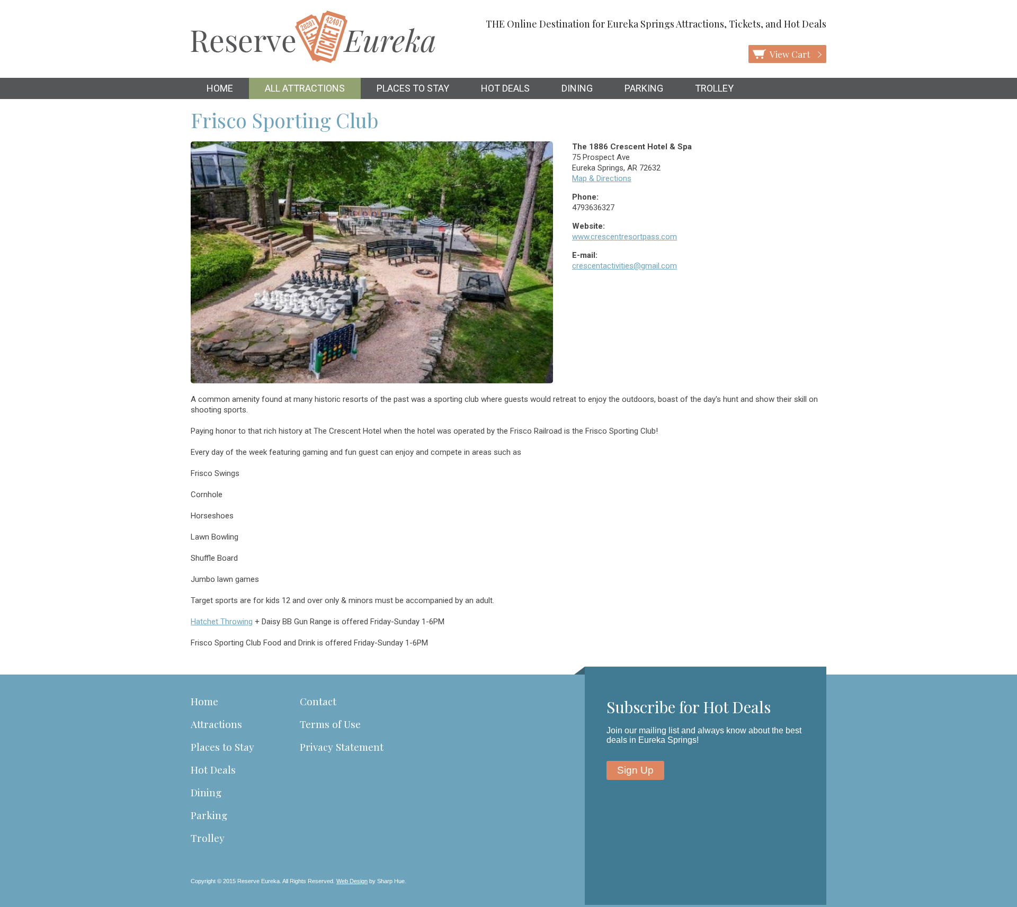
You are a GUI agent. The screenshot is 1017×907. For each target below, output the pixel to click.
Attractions (216, 724)
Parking (644, 88)
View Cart (791, 54)
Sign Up (635, 770)
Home (220, 88)
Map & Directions (601, 178)
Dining (577, 88)
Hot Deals (505, 88)
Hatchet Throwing (222, 621)
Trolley (714, 88)
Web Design (352, 881)
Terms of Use (330, 724)
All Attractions (305, 88)
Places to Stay (413, 88)
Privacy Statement (341, 746)
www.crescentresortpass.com (624, 236)
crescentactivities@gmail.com (624, 266)
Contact (318, 701)
